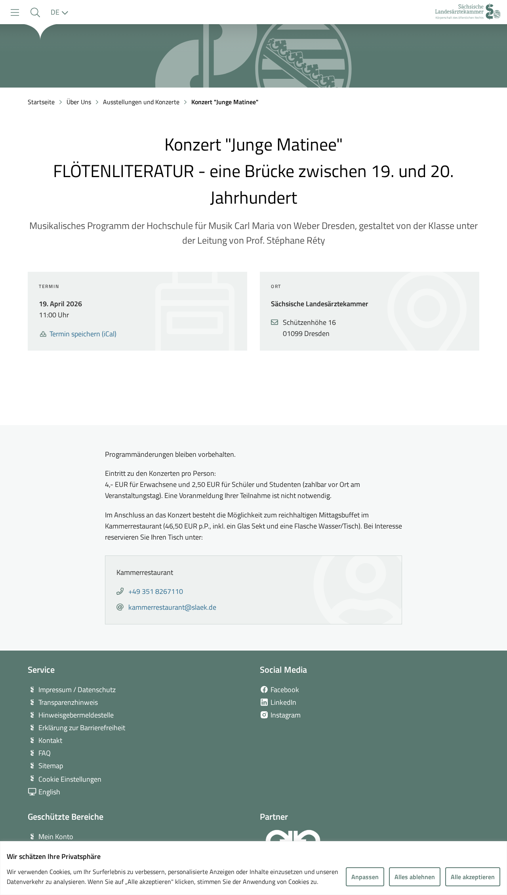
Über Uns (79, 102)
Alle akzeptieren (473, 877)
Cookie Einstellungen (69, 779)
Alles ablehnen (415, 877)
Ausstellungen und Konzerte (141, 102)
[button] (35, 12)
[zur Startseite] (468, 12)
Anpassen (365, 877)
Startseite (41, 102)
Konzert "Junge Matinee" (224, 102)
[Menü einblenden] (15, 12)
